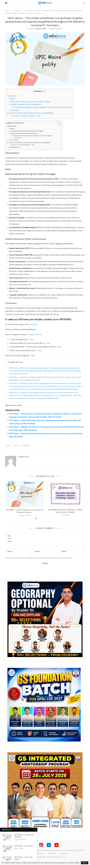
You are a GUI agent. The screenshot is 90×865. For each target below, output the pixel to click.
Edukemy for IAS (35, 335)
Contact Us (63, 853)
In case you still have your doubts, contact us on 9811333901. (30, 113)
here (32, 340)
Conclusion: (14, 110)
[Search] (84, 3)
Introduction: (11, 96)
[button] (8, 500)
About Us (51, 853)
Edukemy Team (41, 28)
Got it (85, 863)
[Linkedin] (49, 845)
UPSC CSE (16, 445)
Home (7, 10)
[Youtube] (56, 845)
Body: (12, 99)
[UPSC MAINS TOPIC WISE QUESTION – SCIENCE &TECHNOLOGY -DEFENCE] (65, 494)
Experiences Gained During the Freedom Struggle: (29, 102)
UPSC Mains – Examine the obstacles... (24, 836)
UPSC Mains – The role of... (23, 846)
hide (43, 91)
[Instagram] (41, 845)
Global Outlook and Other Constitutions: (25, 104)
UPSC (8, 445)
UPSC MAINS (25, 445)
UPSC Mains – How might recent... (23, 858)
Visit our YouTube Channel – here (25, 116)
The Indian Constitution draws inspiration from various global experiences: (42, 107)
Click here (33, 324)
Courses (41, 853)
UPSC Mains (17, 10)
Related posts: (16, 147)
